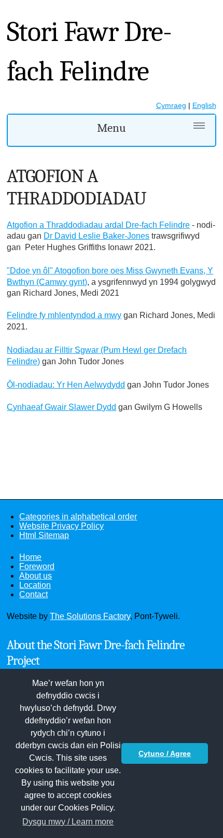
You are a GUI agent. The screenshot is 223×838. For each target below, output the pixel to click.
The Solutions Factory (90, 616)
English (204, 105)
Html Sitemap (44, 535)
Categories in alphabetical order (78, 516)
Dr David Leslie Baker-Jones (96, 235)
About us (35, 575)
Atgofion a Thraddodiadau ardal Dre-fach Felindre (98, 225)
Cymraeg (171, 105)
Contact (33, 594)
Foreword (36, 566)
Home (30, 557)
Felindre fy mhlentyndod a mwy (64, 315)
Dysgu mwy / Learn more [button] (68, 821)
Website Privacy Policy (61, 525)
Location (35, 585)
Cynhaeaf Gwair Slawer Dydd (61, 407)
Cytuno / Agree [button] (164, 753)
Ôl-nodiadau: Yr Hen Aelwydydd (66, 384)
